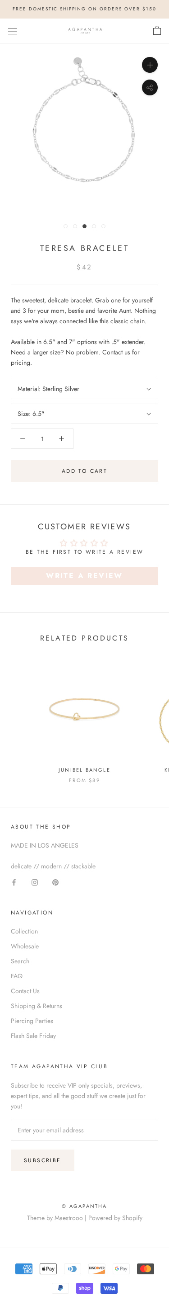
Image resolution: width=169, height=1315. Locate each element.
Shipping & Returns (36, 1005)
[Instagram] (35, 882)
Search (20, 961)
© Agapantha (84, 1206)
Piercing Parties (32, 1020)
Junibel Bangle (84, 769)
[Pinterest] (55, 882)
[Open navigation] (12, 30)
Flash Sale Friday (33, 1035)
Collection (24, 931)
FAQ (17, 975)
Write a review (84, 575)
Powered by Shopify (115, 1217)
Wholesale (25, 946)
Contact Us (25, 990)
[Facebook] (14, 882)
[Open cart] (157, 30)
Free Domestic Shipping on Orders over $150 (84, 8)
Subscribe (42, 1160)
